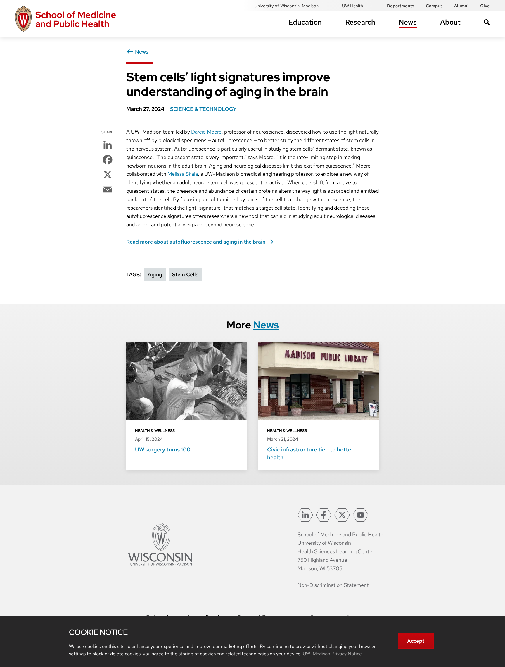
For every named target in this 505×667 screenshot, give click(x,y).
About (450, 22)
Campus (434, 6)
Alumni (461, 6)
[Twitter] (342, 515)
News (408, 22)
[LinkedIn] (305, 515)
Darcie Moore (206, 131)
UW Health (352, 6)
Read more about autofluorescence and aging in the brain (195, 241)
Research (360, 22)
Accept (415, 640)
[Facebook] (323, 515)
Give (485, 6)
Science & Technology (203, 109)
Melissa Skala (182, 173)
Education (305, 22)
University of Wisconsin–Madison (286, 6)
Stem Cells (185, 274)
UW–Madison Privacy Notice (332, 654)
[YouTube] (360, 515)
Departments (400, 6)
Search (487, 22)
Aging (155, 274)
